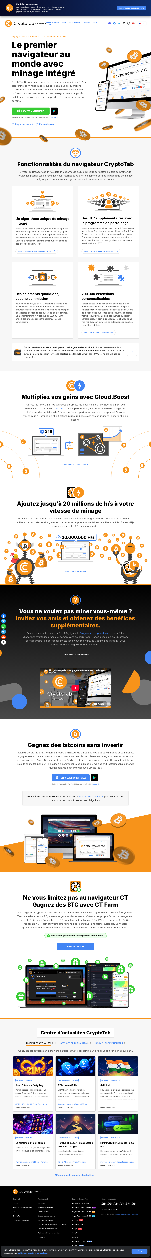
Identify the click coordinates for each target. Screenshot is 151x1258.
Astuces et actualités (46, 1207)
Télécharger (52, 23)
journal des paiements (91, 796)
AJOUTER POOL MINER (75, 571)
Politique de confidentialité (48, 1229)
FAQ (64, 23)
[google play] (54, 111)
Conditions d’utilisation (46, 1220)
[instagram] (128, 23)
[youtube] (133, 23)
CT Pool (75, 1220)
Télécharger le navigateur (22, 1207)
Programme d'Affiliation (21, 1220)
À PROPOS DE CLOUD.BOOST (76, 465)
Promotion (41, 1237)
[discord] (109, 23)
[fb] (114, 23)
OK (141, 1251)
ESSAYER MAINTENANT (32, 111)
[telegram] (119, 23)
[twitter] (124, 23)
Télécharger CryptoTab (73, 778)
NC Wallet (41, 1203)
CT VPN (75, 1233)
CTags (74, 1229)
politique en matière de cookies (32, 1253)
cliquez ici (54, 117)
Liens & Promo (43, 1212)
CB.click (75, 1237)
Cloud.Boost (60, 408)
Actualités (74, 23)
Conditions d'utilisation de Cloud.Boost (52, 1224)
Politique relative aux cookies (49, 1233)
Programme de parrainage (94, 633)
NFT (50, 24)
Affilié (87, 23)
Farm (95, 23)
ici (118, 1210)
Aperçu (15, 1203)
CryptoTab (17, 1216)
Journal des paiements (46, 1216)
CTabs (75, 1246)
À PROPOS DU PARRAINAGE (76, 654)
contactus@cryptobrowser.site (126, 1214)
